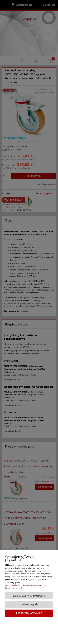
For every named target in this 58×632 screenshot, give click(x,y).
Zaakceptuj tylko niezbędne (29, 595)
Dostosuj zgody (29, 604)
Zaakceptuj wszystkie (29, 613)
